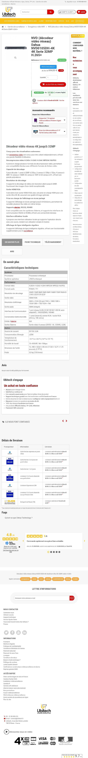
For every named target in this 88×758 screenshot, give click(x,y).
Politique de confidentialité (12, 646)
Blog (67, 21)
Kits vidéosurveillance (11, 21)
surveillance (28, 231)
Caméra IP (6, 683)
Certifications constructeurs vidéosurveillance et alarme (21, 667)
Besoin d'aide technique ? (12, 660)
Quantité (43, 77)
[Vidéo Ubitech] (44, 732)
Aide (72, 21)
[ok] (72, 598)
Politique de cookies (10, 662)
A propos (6, 641)
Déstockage (80, 21)
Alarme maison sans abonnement (14, 688)
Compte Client (67, 12)
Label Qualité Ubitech (10, 664)
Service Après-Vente (10, 619)
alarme (17, 207)
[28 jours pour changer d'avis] (78, 36)
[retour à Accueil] (3, 26)
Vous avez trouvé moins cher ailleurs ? (16, 622)
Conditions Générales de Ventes (14, 648)
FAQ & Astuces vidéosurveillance (14, 695)
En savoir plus (12, 242)
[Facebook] (12, 632)
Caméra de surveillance (29, 21)
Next (66, 421)
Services (61, 21)
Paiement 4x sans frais (10, 653)
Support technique (9, 617)
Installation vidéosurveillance (12, 681)
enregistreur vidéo (16, 155)
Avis (12, 251)
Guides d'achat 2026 (10, 679)
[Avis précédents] (23, 541)
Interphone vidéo (51, 21)
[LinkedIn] (24, 632)
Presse (5, 624)
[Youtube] (18, 632)
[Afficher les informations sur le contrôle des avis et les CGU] (19, 547)
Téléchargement (53, 242)
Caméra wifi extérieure (10, 686)
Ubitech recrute (8, 615)
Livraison (6, 655)
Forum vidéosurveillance (11, 693)
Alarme (41, 21)
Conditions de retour (10, 658)
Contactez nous (8, 612)
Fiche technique (32, 242)
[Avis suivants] (84, 541)
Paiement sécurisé (9, 651)
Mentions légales (9, 644)
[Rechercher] (50, 12)
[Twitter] (6, 632)
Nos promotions (8, 690)
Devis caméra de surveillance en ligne (15, 697)
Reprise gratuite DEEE (10, 669)
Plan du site (7, 699)
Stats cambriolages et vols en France (15, 677)
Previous (63, 421)
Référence (35, 60)
